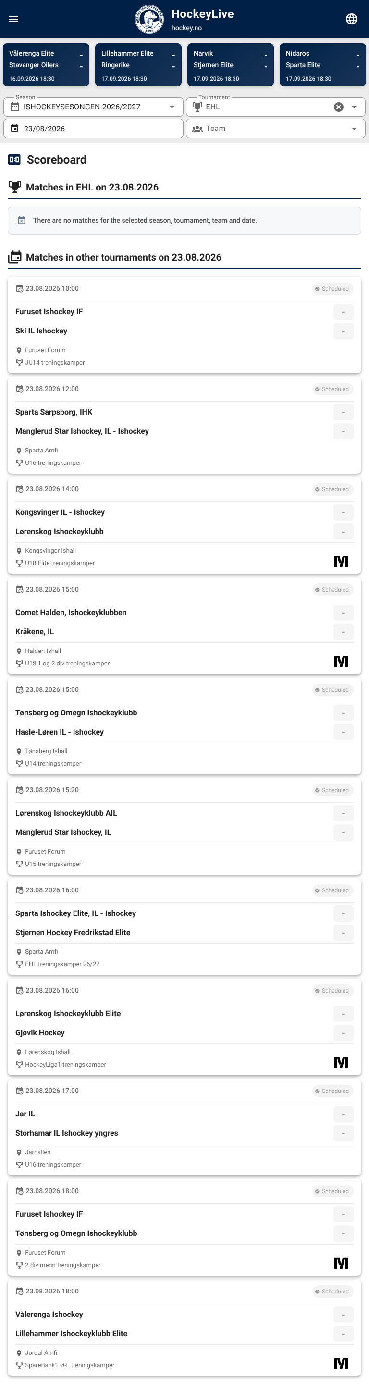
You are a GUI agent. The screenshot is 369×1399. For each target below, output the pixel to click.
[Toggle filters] (351, 19)
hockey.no (187, 28)
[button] (338, 107)
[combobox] (93, 107)
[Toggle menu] (13, 19)
